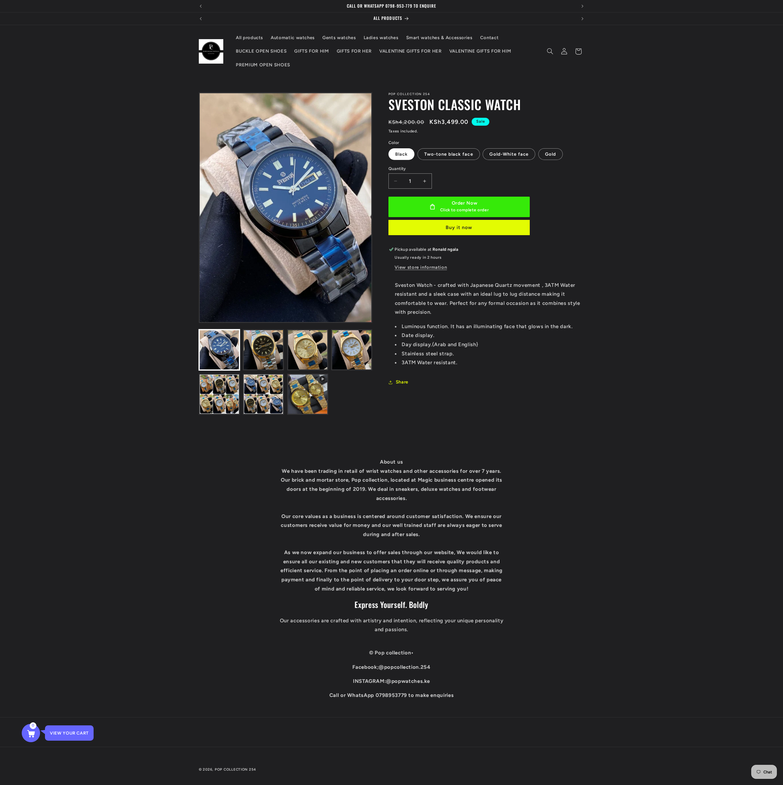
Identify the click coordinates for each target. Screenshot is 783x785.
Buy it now (459, 228)
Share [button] (402, 382)
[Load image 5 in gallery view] (219, 394)
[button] (550, 51)
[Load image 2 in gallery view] (263, 349)
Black (401, 154)
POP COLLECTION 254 (235, 769)
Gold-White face (509, 154)
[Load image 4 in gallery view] (351, 349)
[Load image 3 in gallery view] (307, 349)
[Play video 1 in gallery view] (307, 394)
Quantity (397, 168)
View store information (421, 267)
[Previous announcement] (200, 6)
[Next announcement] (582, 6)
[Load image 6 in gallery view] (263, 394)
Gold (550, 154)
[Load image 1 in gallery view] (219, 349)
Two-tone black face (448, 154)
